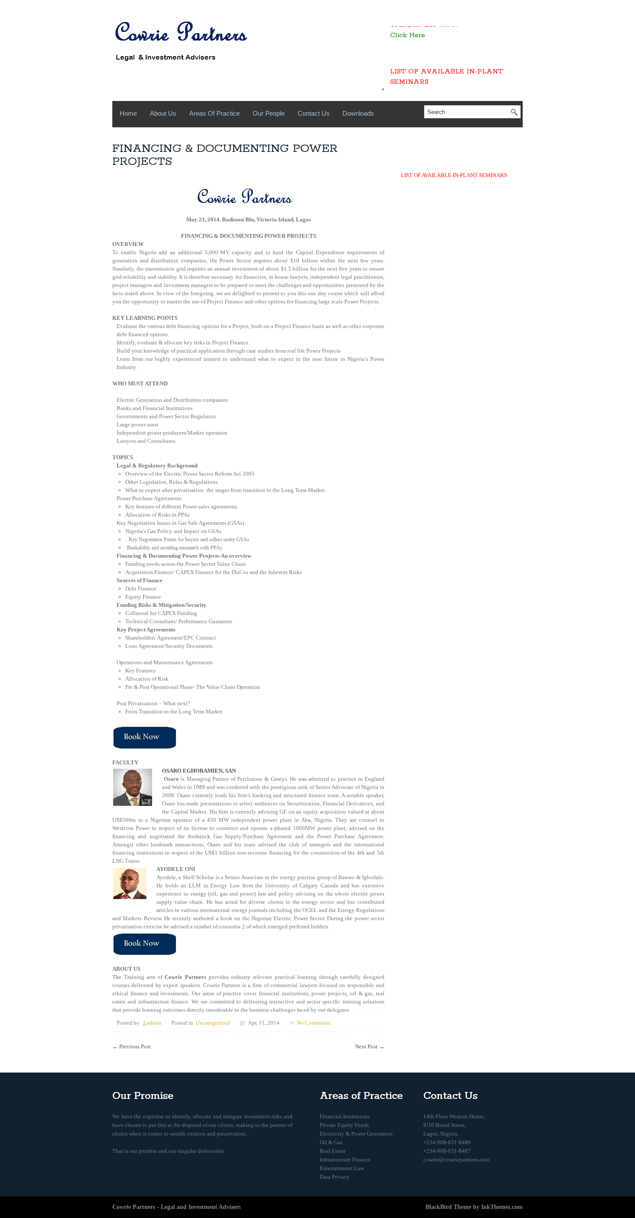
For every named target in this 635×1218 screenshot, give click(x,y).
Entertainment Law (342, 1168)
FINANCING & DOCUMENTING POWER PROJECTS (225, 155)
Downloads (358, 113)
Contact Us (314, 113)
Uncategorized (213, 1022)
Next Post (369, 1046)
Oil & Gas (331, 1142)
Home (128, 113)
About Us (163, 113)
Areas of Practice (214, 113)
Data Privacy (334, 1177)
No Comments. (314, 1022)
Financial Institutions (345, 1116)
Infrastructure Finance (345, 1159)
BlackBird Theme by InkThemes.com (474, 1207)
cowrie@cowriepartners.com (456, 1159)
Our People (269, 113)
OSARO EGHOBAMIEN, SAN (199, 770)
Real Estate (333, 1151)
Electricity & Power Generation (356, 1133)
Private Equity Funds (344, 1125)
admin (154, 1022)
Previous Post (131, 1046)
